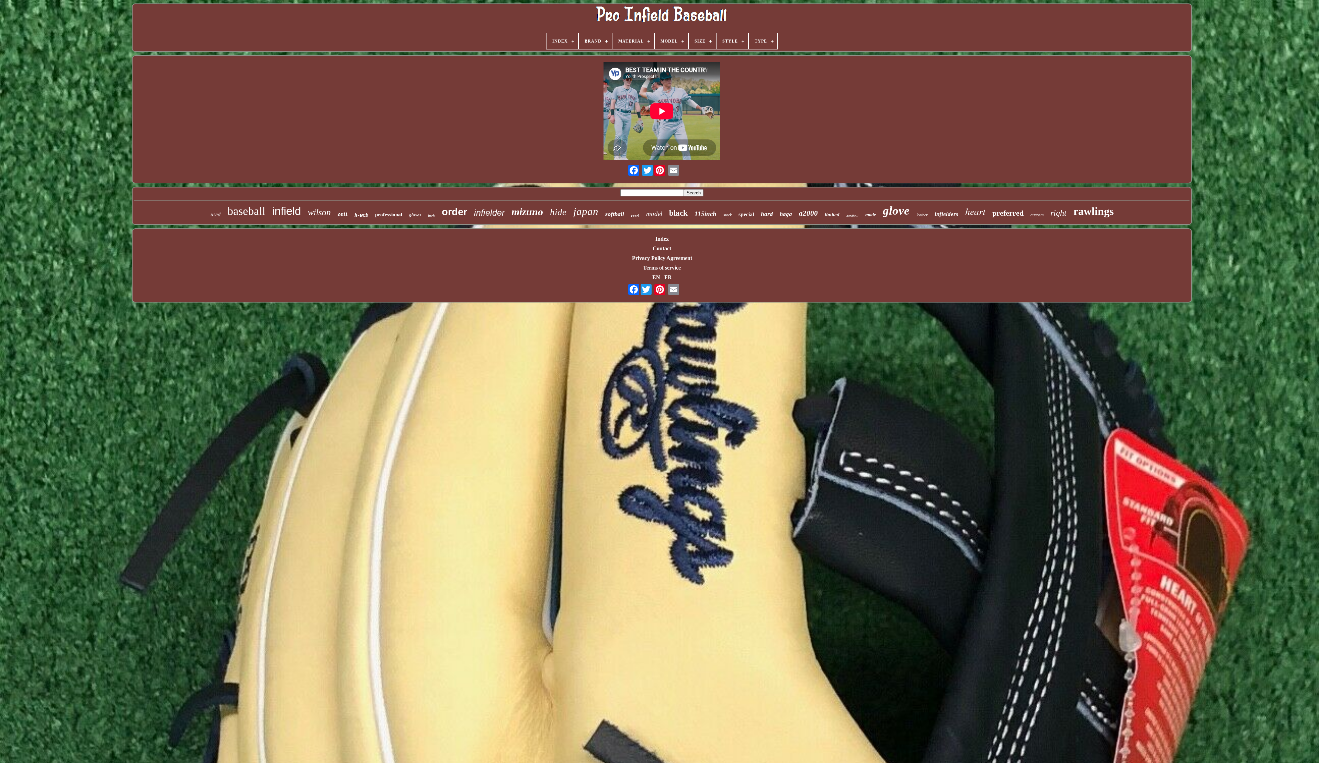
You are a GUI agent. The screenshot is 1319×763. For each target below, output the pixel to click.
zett (343, 213)
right (1058, 212)
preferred (1008, 213)
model (654, 213)
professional (388, 214)
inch (431, 216)
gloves (415, 215)
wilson (319, 212)
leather (922, 215)
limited (832, 214)
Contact (662, 248)
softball (614, 213)
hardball (852, 216)
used (216, 214)
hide (558, 212)
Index (662, 239)
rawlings (1093, 211)
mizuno (527, 211)
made (870, 214)
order (454, 211)
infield (286, 211)
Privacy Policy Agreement (662, 258)
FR (668, 277)
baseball (246, 211)
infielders (946, 214)
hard (767, 213)
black (678, 213)
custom (1037, 214)
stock (727, 215)
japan (585, 211)
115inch (706, 213)
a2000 (808, 213)
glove (896, 210)
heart (975, 211)
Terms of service (662, 268)
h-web (361, 215)
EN (656, 277)
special (746, 214)
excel (635, 216)
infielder (489, 212)
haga (786, 214)
